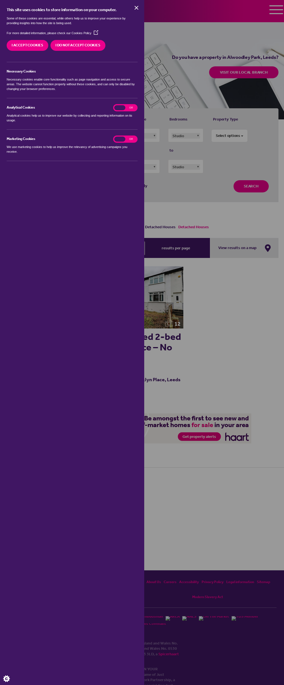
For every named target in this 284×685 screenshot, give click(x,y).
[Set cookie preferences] (11, 674)
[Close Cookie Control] (136, 7)
